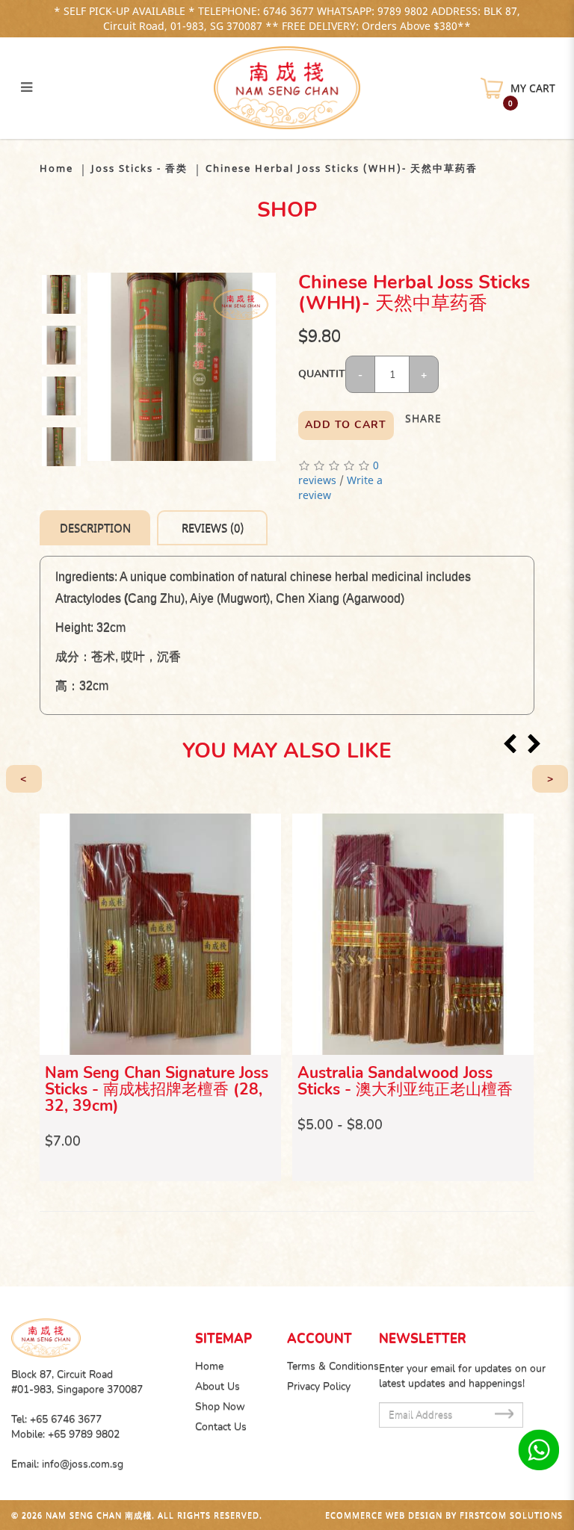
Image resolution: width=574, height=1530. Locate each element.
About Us (217, 1386)
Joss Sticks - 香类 (139, 168)
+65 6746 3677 (66, 1419)
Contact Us (221, 1426)
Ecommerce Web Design (383, 1514)
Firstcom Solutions (511, 1514)
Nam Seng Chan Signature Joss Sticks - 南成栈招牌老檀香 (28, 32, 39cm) (156, 1089)
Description (95, 528)
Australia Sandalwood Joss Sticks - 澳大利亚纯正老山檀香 (405, 1081)
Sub (503, 1414)
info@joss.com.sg (82, 1464)
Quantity (321, 374)
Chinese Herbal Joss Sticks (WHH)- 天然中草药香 (342, 168)
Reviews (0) (213, 528)
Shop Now (220, 1406)
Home (56, 168)
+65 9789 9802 (84, 1434)
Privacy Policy (319, 1386)
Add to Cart (345, 425)
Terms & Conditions (333, 1366)
